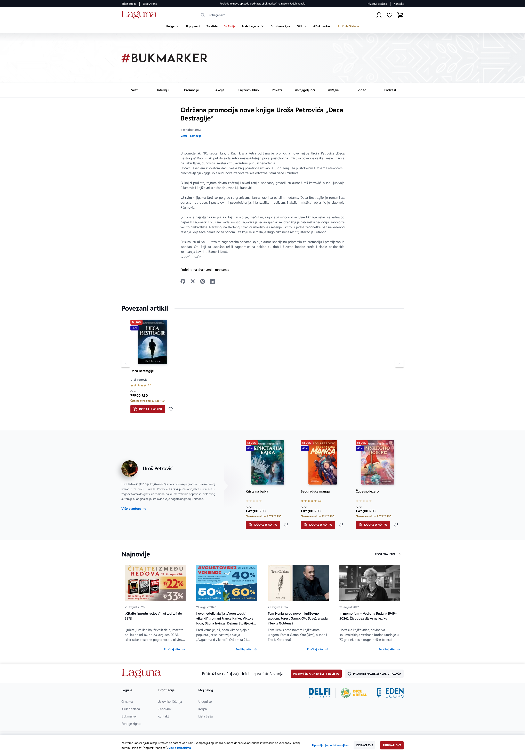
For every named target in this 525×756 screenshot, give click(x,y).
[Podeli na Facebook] (182, 281)
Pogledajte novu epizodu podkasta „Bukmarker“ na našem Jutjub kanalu (262, 3)
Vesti (183, 136)
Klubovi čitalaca (377, 4)
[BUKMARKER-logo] (164, 57)
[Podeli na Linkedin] (212, 281)
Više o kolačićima (179, 748)
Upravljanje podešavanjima (330, 745)
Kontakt (399, 4)
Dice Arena (150, 4)
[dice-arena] (354, 693)
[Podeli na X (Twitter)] (192, 281)
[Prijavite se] (379, 15)
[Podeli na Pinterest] (202, 281)
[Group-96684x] (390, 693)
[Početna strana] (140, 15)
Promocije (195, 136)
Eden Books (128, 4)
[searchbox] (262, 15)
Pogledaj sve (385, 554)
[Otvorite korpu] (400, 15)
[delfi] (319, 693)
